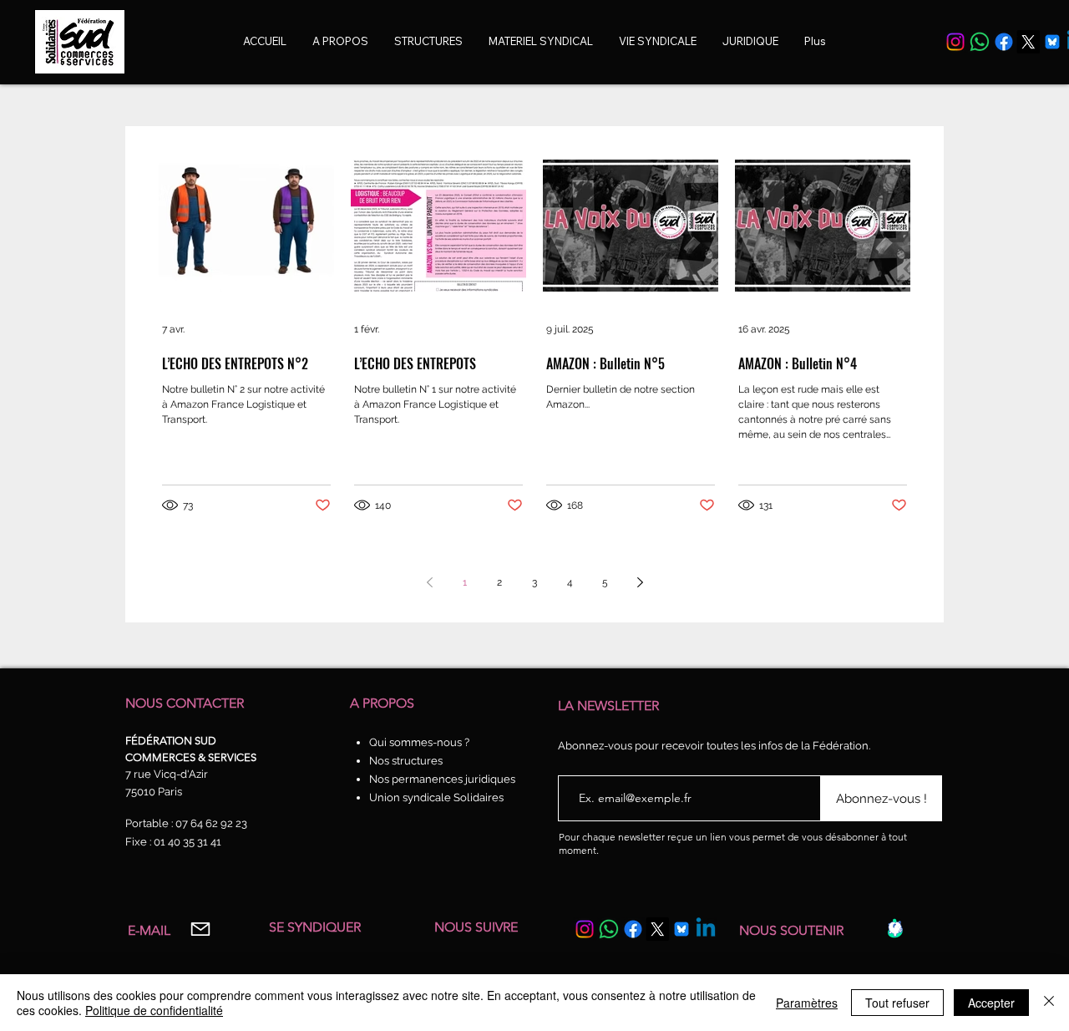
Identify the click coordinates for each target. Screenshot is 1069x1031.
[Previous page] (429, 582)
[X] (1028, 41)
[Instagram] (955, 41)
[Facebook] (1004, 41)
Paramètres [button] (807, 1002)
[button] (657, 41)
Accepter (991, 1002)
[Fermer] (1049, 1003)
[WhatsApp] (979, 41)
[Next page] (640, 582)
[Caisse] (895, 928)
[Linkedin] (705, 929)
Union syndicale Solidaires (436, 797)
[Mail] (200, 929)
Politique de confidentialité (154, 1010)
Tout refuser (897, 1002)
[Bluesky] (1052, 41)
